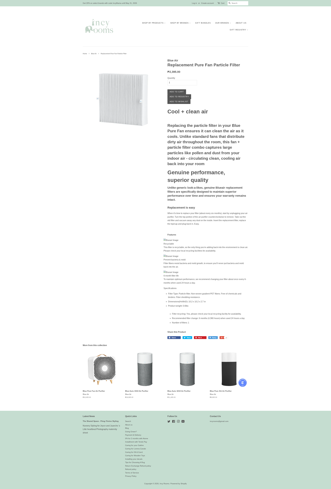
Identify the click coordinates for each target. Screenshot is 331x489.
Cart (222, 3)
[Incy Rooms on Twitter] (168, 422)
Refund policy (130, 469)
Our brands (222, 23)
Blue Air (94, 54)
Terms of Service (132, 473)
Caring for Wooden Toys (135, 456)
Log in (194, 3)
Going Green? (131, 432)
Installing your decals (133, 459)
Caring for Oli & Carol (134, 452)
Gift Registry (238, 30)
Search (128, 421)
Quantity (171, 78)
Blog (127, 428)
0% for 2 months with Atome (136, 438)
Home (85, 54)
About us (241, 23)
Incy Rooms (164, 484)
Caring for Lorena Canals (135, 449)
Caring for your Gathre (134, 445)
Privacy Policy (130, 476)
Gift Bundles (203, 23)
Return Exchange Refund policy (138, 466)
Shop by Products (153, 23)
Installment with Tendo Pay (136, 442)
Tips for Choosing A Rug (135, 462)
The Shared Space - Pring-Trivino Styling (101, 421)
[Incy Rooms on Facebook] (173, 422)
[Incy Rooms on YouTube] (183, 422)
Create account (207, 3)
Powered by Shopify (178, 484)
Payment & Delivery (133, 435)
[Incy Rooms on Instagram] (178, 422)
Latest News (89, 416)
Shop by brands (179, 23)
